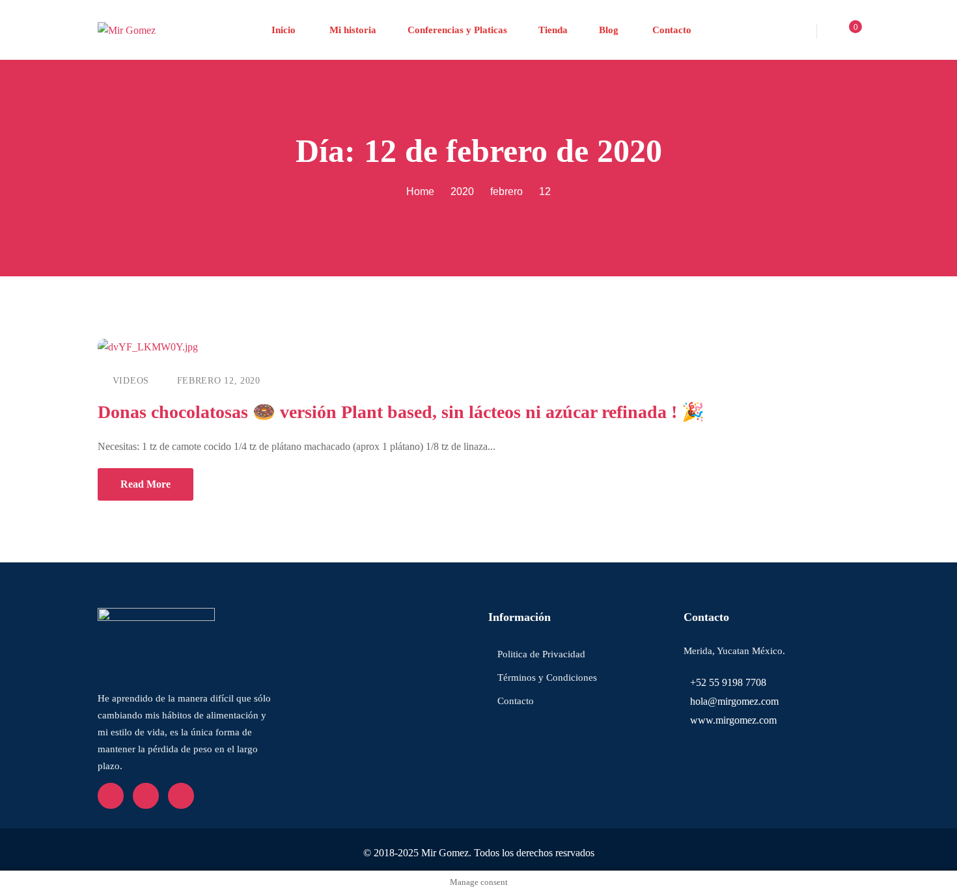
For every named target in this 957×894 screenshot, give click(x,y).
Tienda (553, 30)
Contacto (670, 30)
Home (420, 191)
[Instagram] (181, 796)
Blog (608, 30)
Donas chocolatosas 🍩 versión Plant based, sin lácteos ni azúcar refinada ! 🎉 (401, 412)
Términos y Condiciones (547, 677)
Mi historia (351, 30)
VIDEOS (131, 381)
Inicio (283, 30)
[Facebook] (111, 796)
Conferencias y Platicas (457, 30)
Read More (145, 484)
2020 (462, 191)
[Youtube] (146, 796)
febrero (506, 191)
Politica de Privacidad (541, 654)
